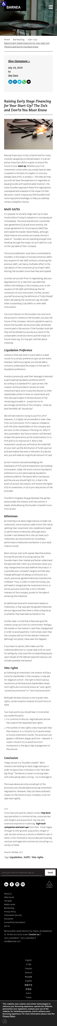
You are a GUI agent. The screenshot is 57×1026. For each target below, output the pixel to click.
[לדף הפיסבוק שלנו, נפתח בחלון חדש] (15, 82)
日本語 (28, 989)
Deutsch (28, 973)
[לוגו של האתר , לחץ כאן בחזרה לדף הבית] (15, 5)
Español (28, 981)
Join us (7, 926)
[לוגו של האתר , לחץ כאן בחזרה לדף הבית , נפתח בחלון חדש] (23, 884)
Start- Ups (32, 39)
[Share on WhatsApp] (24, 82)
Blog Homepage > (19, 61)
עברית (28, 964)
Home (7, 39)
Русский (28, 977)
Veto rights (37, 857)
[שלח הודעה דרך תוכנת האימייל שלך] (29, 82)
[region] (28, 43)
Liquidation (16, 857)
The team (8, 901)
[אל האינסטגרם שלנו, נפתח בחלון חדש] (17, 884)
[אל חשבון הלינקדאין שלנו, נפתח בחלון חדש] (6, 884)
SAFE (27, 857)
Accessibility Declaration (14, 922)
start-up (22, 166)
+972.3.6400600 (11, 938)
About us (8, 894)
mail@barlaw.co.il (12, 941)
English (28, 960)
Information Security (13, 915)
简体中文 (28, 985)
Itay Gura (13, 76)
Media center (9, 904)
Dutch (28, 993)
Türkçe (28, 997)
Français (28, 968)
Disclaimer (8, 919)
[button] (3, 3)
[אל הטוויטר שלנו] (19, 82)
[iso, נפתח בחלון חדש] (49, 887)
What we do (9, 897)
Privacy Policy (10, 912)
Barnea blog (18, 39)
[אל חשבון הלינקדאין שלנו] (10, 82)
